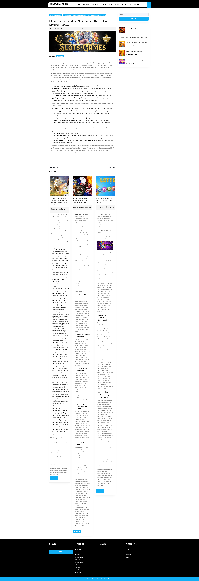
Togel (127, 557)
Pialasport (85, 214)
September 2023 (79, 562)
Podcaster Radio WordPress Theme (95, 578)
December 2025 (79, 549)
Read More (54, 478)
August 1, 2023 (55, 28)
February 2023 (78, 572)
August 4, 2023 (56, 208)
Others (136, 4)
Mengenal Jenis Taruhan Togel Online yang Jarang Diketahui (104, 200)
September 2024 (79, 557)
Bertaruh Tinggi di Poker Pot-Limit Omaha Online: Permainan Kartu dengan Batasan (59, 201)
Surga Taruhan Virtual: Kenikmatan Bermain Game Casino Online (80, 200)
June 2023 (77, 569)
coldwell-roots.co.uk (102, 214)
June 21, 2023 (101, 206)
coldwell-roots (54, 62)
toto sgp (103, 230)
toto (98, 408)
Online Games (114, 4)
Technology (126, 4)
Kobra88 (63, 434)
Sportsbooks (129, 554)
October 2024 (78, 554)
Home (78, 4)
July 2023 (77, 567)
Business (86, 4)
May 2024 (77, 559)
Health (103, 4)
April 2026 (77, 547)
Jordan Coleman (67, 28)
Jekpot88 (60, 214)
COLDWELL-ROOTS (59, 4)
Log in (102, 547)
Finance (95, 4)
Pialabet (61, 62)
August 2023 (78, 564)
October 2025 (78, 552)
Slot (127, 552)
